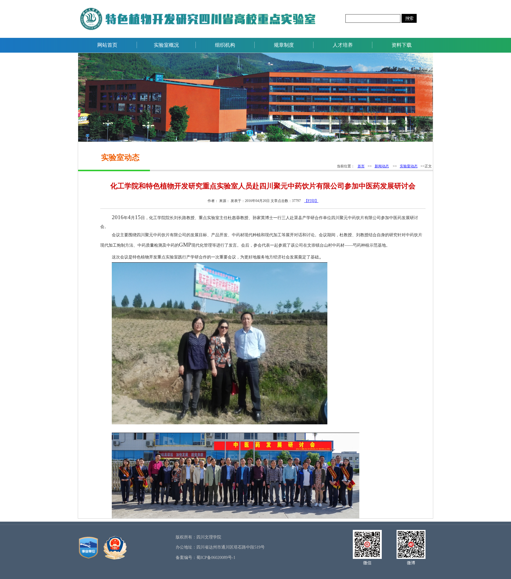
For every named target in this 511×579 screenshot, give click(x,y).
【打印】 (311, 201)
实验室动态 (409, 166)
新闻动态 (382, 166)
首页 (361, 166)
